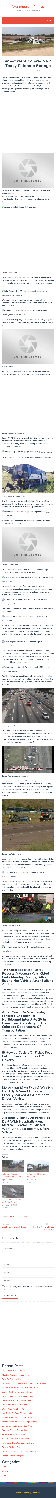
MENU (49, 20)
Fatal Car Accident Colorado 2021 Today (11, 1175)
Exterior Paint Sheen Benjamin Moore (17, 1417)
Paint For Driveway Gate (11, 1379)
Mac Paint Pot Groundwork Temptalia (16, 1438)
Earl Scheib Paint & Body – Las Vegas (17, 1425)
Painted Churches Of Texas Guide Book (18, 1396)
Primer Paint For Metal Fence (13, 1434)
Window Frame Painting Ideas (14, 1455)
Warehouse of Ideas (28, 6)
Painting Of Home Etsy (11, 1447)
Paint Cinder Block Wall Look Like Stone (18, 1442)
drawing (5, 1470)
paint (4, 1475)
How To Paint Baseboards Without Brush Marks (21, 1451)
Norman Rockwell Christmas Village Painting (19, 1421)
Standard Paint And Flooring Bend (15, 1375)
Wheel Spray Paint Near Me (13, 1409)
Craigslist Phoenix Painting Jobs (15, 1430)
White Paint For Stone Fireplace (14, 1404)
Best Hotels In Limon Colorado (14, 1225)
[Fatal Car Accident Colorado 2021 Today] (13, 1166)
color (12, 1216)
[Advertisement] (28, 123)
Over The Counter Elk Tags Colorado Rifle (43, 1227)
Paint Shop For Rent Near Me (13, 1370)
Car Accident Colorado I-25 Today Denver (12, 1201)
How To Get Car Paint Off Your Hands (17, 1413)
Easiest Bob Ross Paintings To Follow (17, 1392)
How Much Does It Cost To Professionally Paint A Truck (24, 1383)
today (25, 1216)
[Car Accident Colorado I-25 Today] (38, 1166)
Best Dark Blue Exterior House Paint (16, 1400)
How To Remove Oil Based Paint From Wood (20, 1387)
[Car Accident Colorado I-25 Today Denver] (13, 1191)
